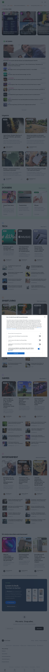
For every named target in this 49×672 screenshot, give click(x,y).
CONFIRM (16, 353)
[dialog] (24, 336)
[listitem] (24, 333)
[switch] (39, 336)
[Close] (45, 317)
